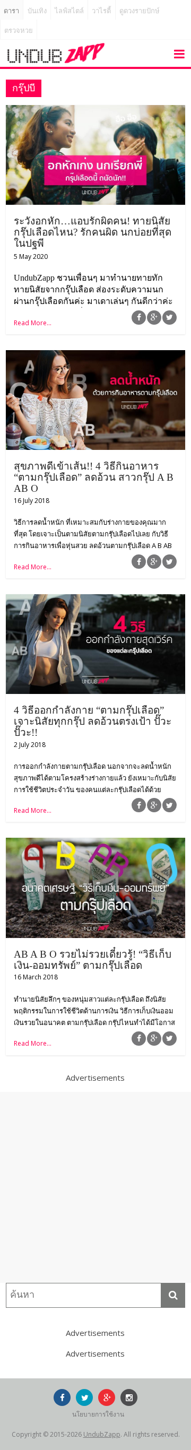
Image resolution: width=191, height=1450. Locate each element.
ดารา (11, 11)
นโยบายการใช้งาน (98, 1414)
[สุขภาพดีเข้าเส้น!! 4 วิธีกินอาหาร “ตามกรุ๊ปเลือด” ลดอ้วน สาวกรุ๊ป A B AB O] (95, 356)
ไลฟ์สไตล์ (69, 11)
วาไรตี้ (101, 11)
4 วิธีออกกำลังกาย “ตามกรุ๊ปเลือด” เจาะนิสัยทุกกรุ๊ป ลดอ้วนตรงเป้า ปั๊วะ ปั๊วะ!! (92, 721)
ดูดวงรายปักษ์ (139, 11)
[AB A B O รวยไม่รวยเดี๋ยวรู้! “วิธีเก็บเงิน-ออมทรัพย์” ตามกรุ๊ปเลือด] (95, 844)
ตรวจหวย (18, 30)
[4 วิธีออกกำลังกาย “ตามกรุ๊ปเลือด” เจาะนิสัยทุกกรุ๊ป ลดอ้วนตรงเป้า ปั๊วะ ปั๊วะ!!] (95, 600)
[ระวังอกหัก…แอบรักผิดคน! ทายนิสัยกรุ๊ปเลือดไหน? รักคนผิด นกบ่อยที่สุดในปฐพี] (95, 111)
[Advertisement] (95, 1187)
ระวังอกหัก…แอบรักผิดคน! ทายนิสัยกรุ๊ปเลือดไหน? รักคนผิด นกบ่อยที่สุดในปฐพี (92, 232)
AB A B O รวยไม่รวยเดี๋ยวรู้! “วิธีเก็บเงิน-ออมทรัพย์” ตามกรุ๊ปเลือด (92, 960)
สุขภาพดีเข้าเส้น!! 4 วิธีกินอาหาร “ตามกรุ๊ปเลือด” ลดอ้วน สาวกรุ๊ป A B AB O (93, 477)
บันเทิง (37, 11)
